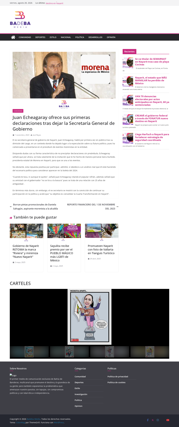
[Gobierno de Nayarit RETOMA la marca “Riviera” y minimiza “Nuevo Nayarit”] (26, 225)
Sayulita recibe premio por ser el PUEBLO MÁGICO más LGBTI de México (61, 253)
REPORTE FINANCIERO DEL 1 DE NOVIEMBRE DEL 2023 (91, 206)
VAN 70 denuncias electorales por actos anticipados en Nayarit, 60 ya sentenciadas (152, 100)
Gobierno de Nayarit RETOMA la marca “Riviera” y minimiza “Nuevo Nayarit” (26, 251)
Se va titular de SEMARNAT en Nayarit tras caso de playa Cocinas (152, 62)
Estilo (53, 37)
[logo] (13, 375)
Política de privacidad (118, 376)
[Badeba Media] (13, 37)
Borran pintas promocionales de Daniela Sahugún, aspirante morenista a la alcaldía (35, 206)
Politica (78, 400)
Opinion (78, 406)
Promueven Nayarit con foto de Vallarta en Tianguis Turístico (101, 249)
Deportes (40, 37)
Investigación (81, 394)
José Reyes (37, 135)
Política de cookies (116, 382)
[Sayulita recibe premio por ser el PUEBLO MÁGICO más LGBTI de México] (64, 225)
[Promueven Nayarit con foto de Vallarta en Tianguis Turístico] (101, 225)
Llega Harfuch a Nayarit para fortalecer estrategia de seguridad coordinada (152, 137)
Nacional (66, 37)
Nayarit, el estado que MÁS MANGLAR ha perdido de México (151, 80)
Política (79, 37)
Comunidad (25, 37)
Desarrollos (95, 37)
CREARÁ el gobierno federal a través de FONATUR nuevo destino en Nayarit (151, 118)
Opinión (111, 37)
